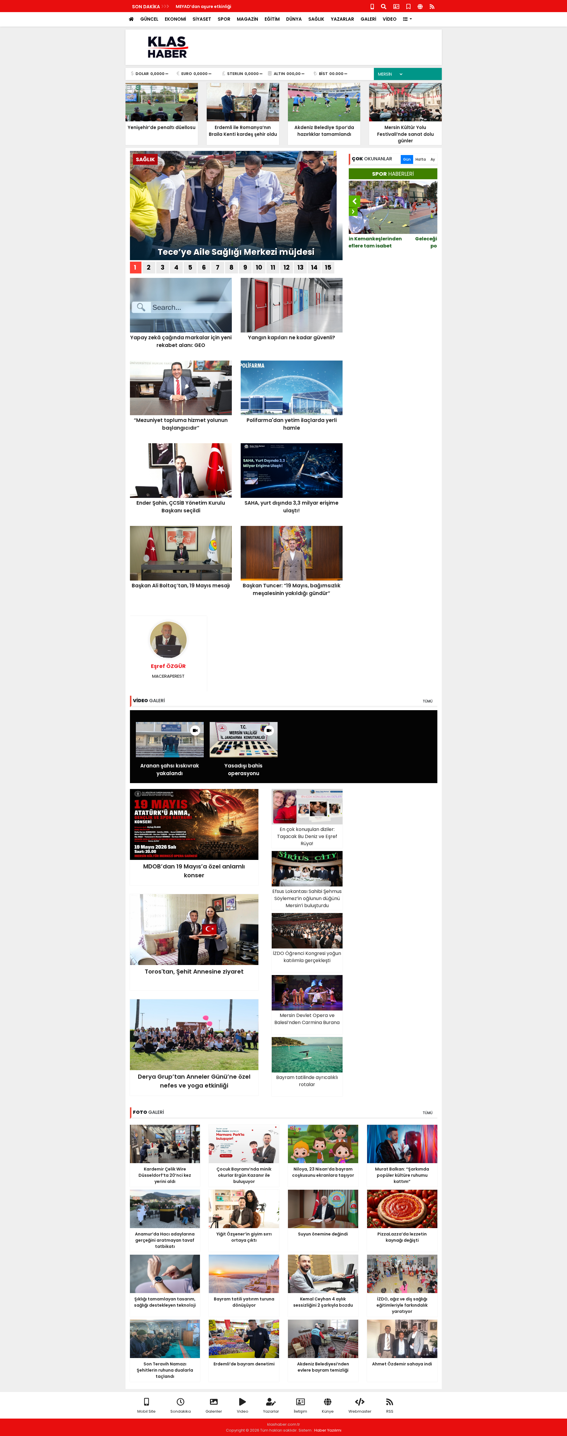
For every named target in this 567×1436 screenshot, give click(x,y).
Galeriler (214, 1411)
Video (242, 1411)
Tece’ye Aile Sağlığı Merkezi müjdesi (236, 252)
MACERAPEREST (168, 670)
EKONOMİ (175, 19)
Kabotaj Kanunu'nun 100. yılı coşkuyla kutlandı (225, 6)
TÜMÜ (428, 701)
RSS (389, 1411)
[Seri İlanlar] (408, 6)
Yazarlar (271, 1411)
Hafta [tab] (421, 159)
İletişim (300, 1411)
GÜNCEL (149, 19)
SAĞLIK (316, 19)
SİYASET (202, 19)
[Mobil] (372, 6)
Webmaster (360, 1411)
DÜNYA (294, 19)
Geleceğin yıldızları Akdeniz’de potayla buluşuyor (393, 242)
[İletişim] (396, 6)
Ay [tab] (433, 159)
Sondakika (180, 1411)
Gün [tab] (407, 159)
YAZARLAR (342, 19)
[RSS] (432, 6)
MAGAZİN (247, 19)
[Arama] (383, 6)
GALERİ (368, 19)
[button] (408, 19)
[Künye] (420, 6)
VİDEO (390, 19)
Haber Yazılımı (327, 1430)
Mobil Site (146, 1411)
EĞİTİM (272, 19)
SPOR (224, 19)
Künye (328, 1411)
